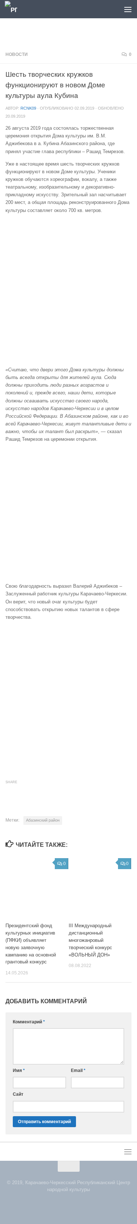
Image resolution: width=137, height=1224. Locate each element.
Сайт (18, 1094)
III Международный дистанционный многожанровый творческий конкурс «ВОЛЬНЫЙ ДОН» (90, 940)
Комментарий (29, 1021)
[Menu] (128, 9)
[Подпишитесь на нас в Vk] (64, 1205)
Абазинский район (43, 820)
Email (78, 1070)
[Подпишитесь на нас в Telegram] (73, 1205)
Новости (16, 54)
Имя (19, 1070)
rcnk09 (28, 108)
